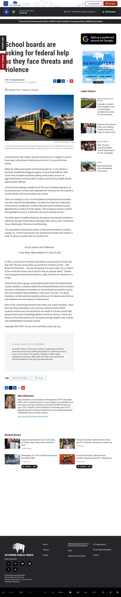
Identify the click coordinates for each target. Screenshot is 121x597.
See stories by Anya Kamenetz (33, 416)
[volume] (14, 12)
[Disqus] (60, 504)
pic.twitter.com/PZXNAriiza (41, 247)
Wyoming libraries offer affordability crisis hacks (104, 168)
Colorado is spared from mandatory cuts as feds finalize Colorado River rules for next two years (105, 109)
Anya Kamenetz (18, 80)
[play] (6, 12)
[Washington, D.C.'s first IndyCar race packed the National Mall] (12, 459)
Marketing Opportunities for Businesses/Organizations (78, 545)
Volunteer (95, 3)
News (99, 162)
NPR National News (20, 378)
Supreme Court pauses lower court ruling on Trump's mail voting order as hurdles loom (38, 442)
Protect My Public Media (102, 550)
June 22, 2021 (54, 252)
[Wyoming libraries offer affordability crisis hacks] (88, 167)
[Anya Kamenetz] (10, 401)
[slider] (17, 12)
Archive (96, 555)
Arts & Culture (102, 142)
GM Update (3, 43)
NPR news (39, 378)
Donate (111, 3)
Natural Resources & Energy (105, 100)
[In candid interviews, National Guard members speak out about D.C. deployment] (67, 459)
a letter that (28, 199)
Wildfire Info (3, 61)
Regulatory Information (76, 556)
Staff (70, 551)
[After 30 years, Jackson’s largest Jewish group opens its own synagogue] (88, 146)
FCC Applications (99, 544)
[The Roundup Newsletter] (98, 67)
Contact (46, 550)
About (45, 544)
